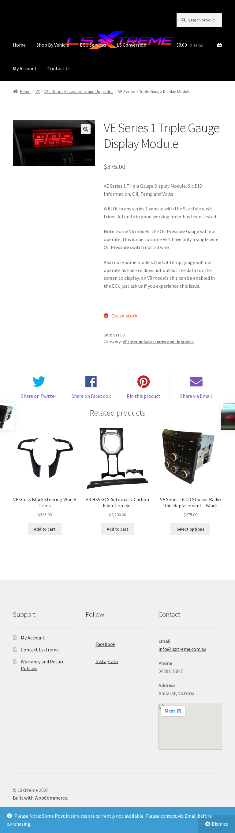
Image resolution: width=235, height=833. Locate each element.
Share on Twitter (38, 396)
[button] (86, 129)
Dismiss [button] (220, 824)
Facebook (105, 644)
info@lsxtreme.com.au (182, 649)
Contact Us (59, 68)
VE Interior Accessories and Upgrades (79, 91)
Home (19, 45)
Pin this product (143, 396)
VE (37, 91)
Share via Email (196, 396)
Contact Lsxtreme (40, 650)
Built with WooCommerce (40, 798)
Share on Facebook (91, 396)
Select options (190, 529)
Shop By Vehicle (52, 45)
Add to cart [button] (44, 529)
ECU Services (93, 45)
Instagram (106, 661)
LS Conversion (131, 45)
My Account (25, 68)
